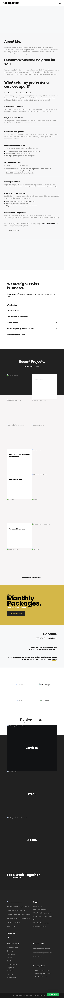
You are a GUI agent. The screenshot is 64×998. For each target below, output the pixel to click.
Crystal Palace (12, 964)
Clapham (10, 968)
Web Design (37, 906)
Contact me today (48, 224)
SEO (34, 920)
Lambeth (10, 974)
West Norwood (12, 948)
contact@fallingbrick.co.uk (42, 953)
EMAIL (54, 659)
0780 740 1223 (37, 957)
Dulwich (9, 961)
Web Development (39, 910)
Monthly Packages (39, 926)
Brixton (9, 958)
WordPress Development (42, 913)
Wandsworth (11, 977)
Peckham (10, 971)
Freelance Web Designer (32, 995)
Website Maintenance (41, 923)
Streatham (11, 954)
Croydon (10, 951)
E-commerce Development (43, 916)
